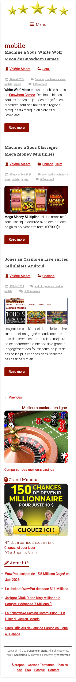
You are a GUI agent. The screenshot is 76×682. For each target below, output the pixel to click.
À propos (18, 665)
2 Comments (32, 291)
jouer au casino (54, 286)
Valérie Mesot (20, 69)
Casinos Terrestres (41, 665)
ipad (50, 174)
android (38, 286)
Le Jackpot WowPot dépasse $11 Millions (36, 589)
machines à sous (55, 79)
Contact (53, 670)
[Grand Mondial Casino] (36, 486)
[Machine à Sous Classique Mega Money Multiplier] (36, 188)
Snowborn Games (22, 95)
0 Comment (40, 84)
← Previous (13, 397)
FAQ (28, 670)
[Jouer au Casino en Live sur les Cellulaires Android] (36, 300)
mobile (8, 84)
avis (44, 174)
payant (17, 84)
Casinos (48, 276)
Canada (39, 79)
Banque (39, 670)
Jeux (46, 69)
